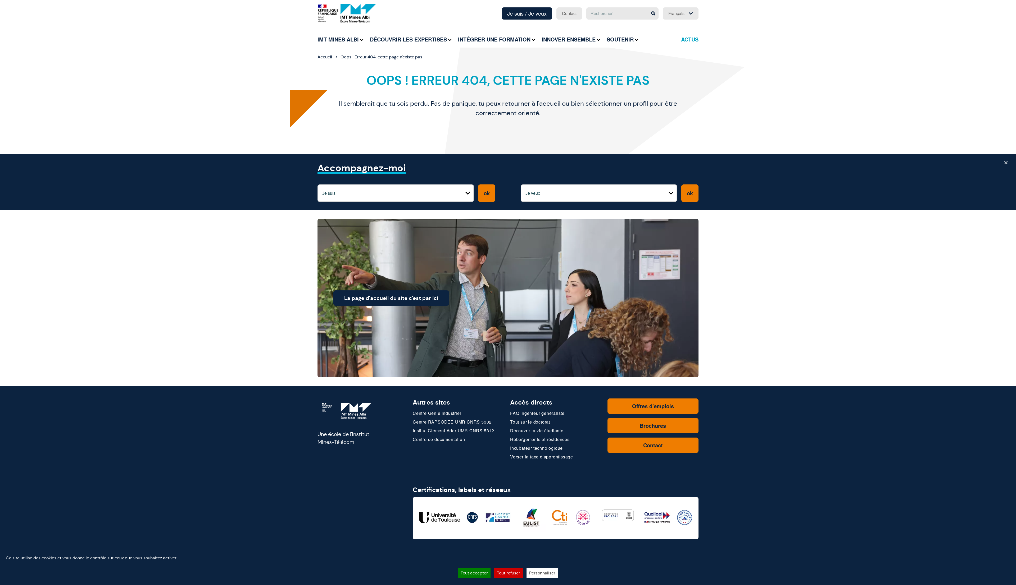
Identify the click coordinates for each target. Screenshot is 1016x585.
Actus (689, 39)
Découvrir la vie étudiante (537, 431)
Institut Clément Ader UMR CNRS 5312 (453, 431)
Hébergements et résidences (540, 439)
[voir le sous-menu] (362, 40)
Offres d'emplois (653, 406)
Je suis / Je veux (527, 13)
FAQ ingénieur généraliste (537, 413)
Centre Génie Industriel (437, 413)
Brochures (653, 425)
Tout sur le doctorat (530, 422)
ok (487, 193)
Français (676, 13)
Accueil (325, 57)
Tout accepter (474, 572)
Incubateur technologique (536, 448)
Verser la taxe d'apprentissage (541, 457)
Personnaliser (542, 572)
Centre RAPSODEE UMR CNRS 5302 (452, 422)
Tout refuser (508, 572)
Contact (569, 13)
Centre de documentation (439, 439)
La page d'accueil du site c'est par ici (391, 298)
